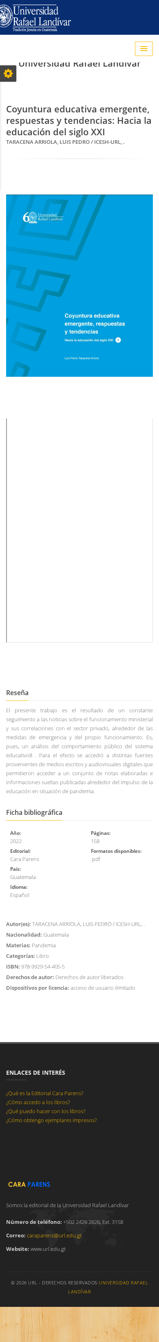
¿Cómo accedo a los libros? (38, 1102)
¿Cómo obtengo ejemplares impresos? (51, 1120)
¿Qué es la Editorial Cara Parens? (44, 1093)
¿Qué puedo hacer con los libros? (45, 1111)
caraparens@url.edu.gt (54, 1235)
